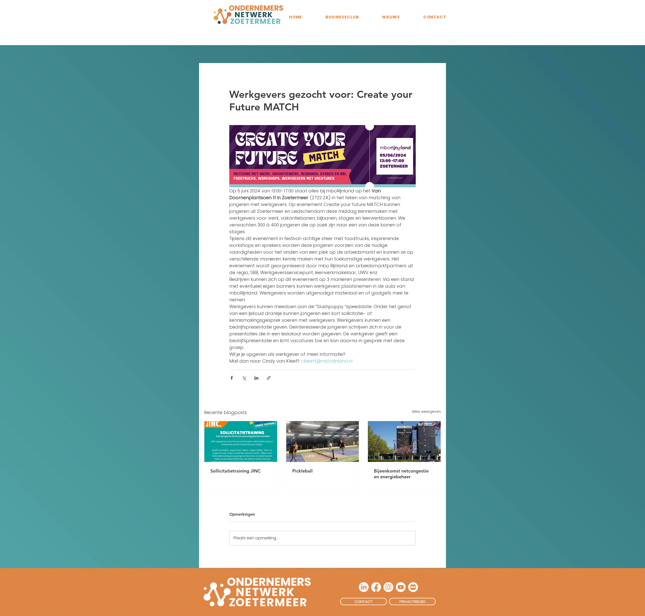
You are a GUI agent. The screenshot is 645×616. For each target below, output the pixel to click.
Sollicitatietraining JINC (235, 471)
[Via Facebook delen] (231, 377)
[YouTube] (401, 587)
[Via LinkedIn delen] (256, 377)
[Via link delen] (268, 377)
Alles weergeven (426, 411)
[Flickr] (413, 587)
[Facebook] (376, 587)
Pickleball (302, 471)
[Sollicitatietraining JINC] (240, 441)
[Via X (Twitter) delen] (244, 377)
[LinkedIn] (364, 587)
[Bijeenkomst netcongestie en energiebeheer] (404, 441)
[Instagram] (388, 587)
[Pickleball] (322, 441)
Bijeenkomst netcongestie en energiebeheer (401, 474)
